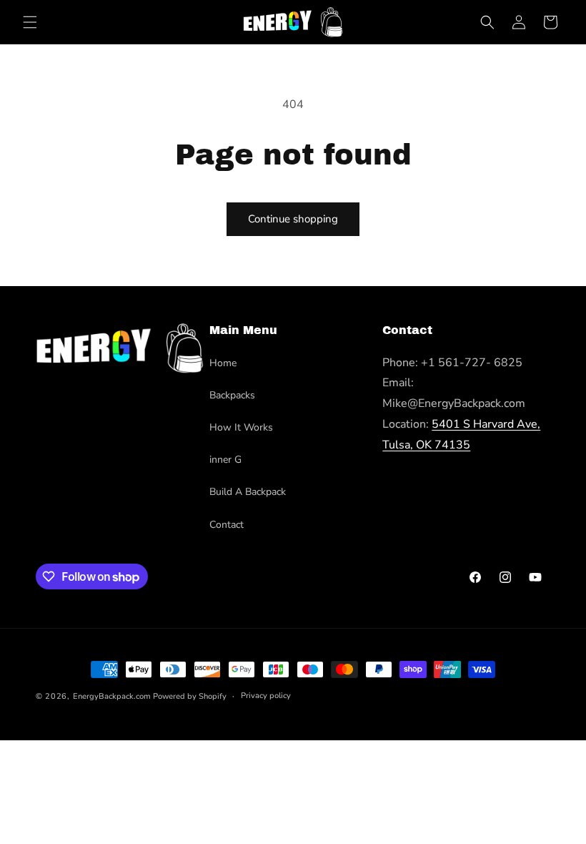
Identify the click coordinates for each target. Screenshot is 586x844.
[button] (30, 22)
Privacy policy (266, 695)
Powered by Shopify (190, 696)
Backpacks (232, 395)
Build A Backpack (247, 492)
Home (223, 363)
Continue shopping (293, 219)
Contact (226, 524)
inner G (225, 459)
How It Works (241, 427)
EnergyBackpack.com (112, 696)
